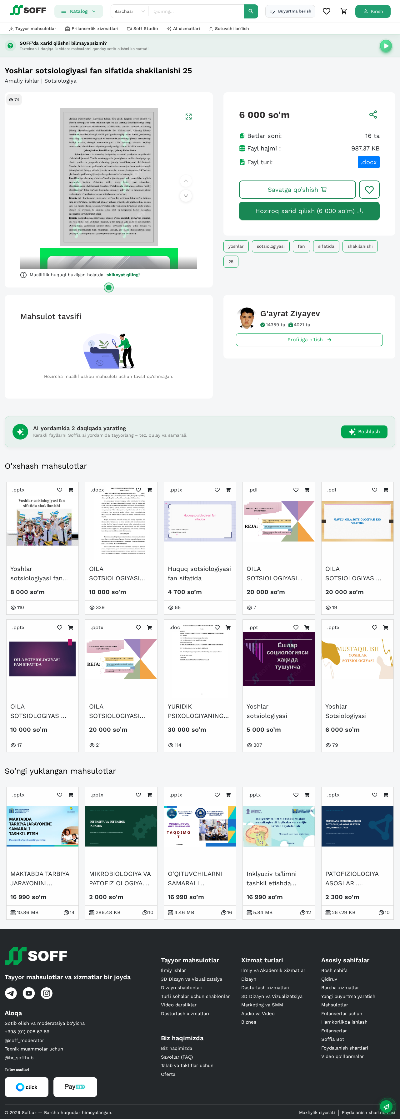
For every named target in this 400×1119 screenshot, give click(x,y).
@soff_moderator (24, 1040)
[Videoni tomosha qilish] (385, 45)
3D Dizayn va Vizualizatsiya (191, 979)
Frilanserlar (334, 1031)
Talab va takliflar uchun (187, 1065)
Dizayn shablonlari (181, 987)
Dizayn (248, 979)
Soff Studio (145, 28)
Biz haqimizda (176, 1048)
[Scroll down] (186, 196)
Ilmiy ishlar (173, 970)
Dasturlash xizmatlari (185, 1013)
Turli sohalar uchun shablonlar (195, 996)
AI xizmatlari (186, 28)
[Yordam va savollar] (386, 1106)
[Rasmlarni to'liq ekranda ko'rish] (188, 116)
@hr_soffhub (19, 1058)
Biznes (248, 1022)
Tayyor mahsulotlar (35, 28)
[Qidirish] (251, 11)
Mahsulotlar (334, 1005)
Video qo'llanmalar (342, 1056)
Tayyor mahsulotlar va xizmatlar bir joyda (68, 977)
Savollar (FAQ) (177, 1057)
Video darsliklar (179, 1005)
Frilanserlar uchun (341, 1013)
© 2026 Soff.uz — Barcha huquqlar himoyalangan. (58, 1112)
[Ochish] (108, 287)
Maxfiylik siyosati (317, 1112)
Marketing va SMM (262, 1005)
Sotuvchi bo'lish (232, 28)
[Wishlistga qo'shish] (369, 190)
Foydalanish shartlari (344, 1048)
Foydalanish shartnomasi (368, 1112)
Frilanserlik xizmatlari (95, 28)
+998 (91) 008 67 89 (27, 1032)
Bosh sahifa (334, 970)
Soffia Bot (332, 1039)
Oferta (168, 1074)
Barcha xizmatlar (340, 987)
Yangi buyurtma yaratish (348, 996)
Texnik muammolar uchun (34, 1049)
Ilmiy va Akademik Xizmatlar (273, 970)
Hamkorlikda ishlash (344, 1022)
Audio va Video (258, 1013)
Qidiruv (329, 979)
